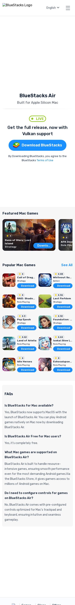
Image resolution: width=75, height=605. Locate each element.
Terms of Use (45, 160)
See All (66, 265)
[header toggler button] (68, 8)
